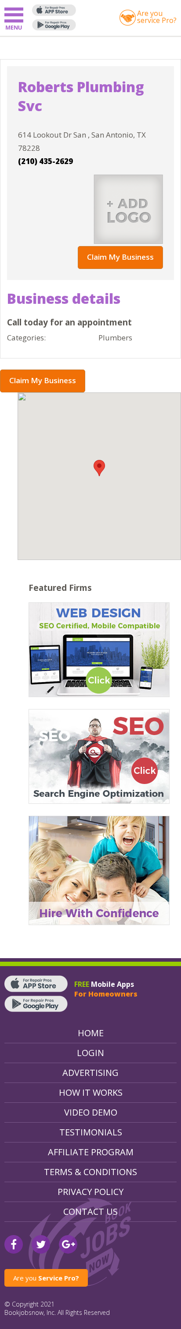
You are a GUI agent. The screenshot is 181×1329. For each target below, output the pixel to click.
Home (91, 1033)
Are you (46, 1277)
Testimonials (90, 1132)
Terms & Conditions (90, 1172)
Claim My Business (120, 257)
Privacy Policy (90, 1192)
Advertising (90, 1073)
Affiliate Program (91, 1152)
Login (90, 1053)
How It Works (91, 1092)
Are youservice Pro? (157, 16)
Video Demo (90, 1112)
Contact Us (90, 1211)
